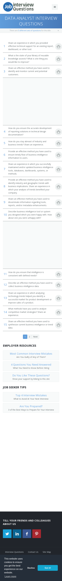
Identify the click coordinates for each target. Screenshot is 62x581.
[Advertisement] (31, 101)
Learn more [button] (10, 576)
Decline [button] (31, 568)
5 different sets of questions (29, 30)
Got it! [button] (48, 568)
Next (35, 336)
